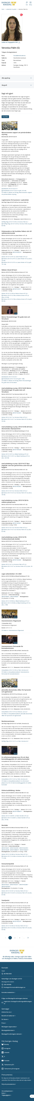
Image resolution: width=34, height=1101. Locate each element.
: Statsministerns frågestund (13, 630)
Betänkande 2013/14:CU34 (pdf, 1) (13, 378)
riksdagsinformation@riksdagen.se (14, 987)
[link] (5, 938)
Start (3, 9)
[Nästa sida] (28, 937)
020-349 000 (7, 984)
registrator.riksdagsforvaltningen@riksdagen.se (18, 1002)
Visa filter (5, 117)
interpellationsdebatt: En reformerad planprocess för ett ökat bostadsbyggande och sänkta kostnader (16, 782)
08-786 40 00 (7, 974)
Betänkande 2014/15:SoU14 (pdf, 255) (14, 190)
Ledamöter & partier (11, 9)
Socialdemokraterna (19, 55)
